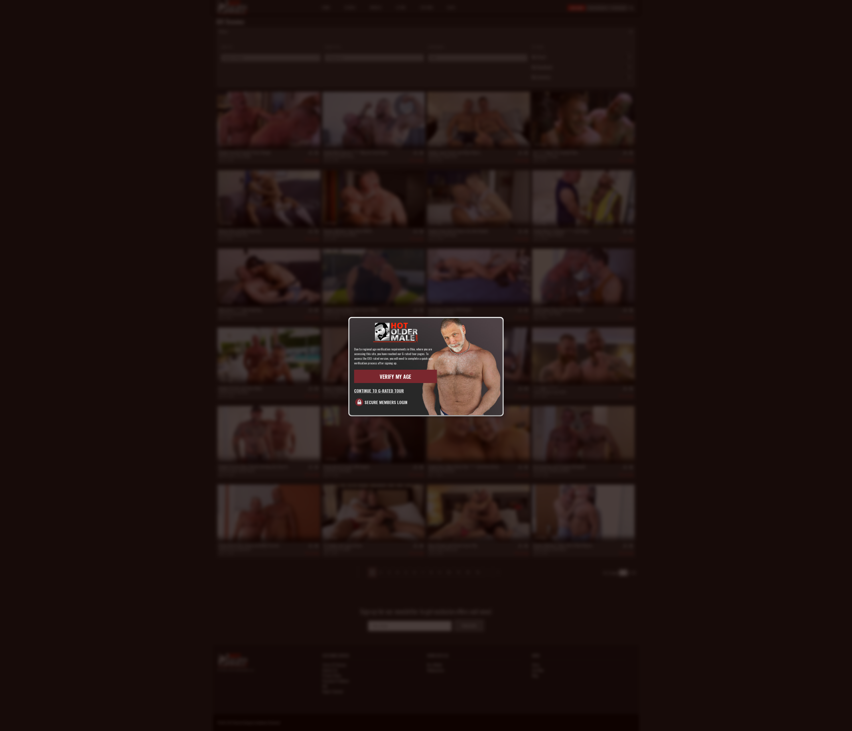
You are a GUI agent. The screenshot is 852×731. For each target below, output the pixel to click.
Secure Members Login (386, 402)
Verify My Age (395, 376)
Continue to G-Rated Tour (379, 390)
